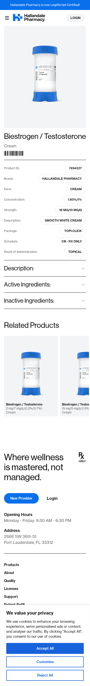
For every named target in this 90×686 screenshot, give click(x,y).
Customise (45, 662)
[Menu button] (7, 18)
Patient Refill (14, 604)
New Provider (21, 498)
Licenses (11, 588)
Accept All (45, 648)
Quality (10, 580)
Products (11, 565)
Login (75, 18)
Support (11, 596)
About (9, 573)
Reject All (45, 675)
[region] (45, 645)
